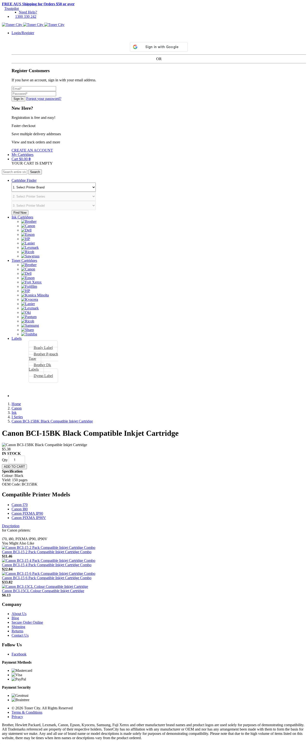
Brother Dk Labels (40, 367)
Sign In (18, 99)
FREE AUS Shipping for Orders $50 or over (38, 4)
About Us (19, 614)
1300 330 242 (25, 16)
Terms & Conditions (27, 712)
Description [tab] (10, 526)
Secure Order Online (27, 622)
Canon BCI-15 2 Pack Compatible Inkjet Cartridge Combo (46, 552)
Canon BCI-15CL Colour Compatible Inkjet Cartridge (43, 591)
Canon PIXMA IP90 (27, 513)
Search (35, 172)
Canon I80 (20, 509)
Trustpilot (11, 8)
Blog (15, 618)
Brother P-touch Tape (43, 356)
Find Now (19, 212)
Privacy (17, 717)
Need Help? (28, 12)
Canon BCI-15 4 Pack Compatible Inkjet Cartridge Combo (46, 565)
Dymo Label (43, 376)
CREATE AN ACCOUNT (32, 150)
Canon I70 (20, 505)
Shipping (18, 627)
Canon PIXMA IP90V (29, 518)
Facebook (19, 654)
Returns (17, 631)
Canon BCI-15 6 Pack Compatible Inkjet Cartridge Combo (46, 578)
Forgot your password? (43, 98)
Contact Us (20, 635)
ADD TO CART (14, 466)
